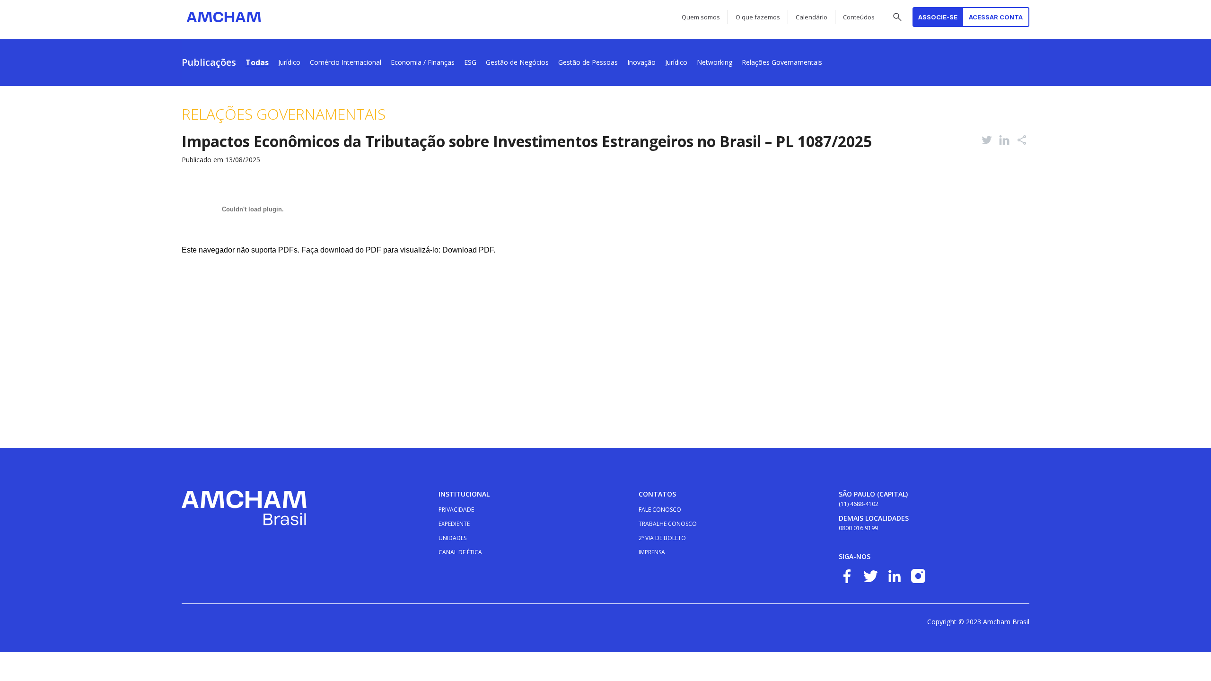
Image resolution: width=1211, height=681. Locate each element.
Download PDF (467, 250)
